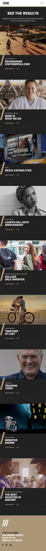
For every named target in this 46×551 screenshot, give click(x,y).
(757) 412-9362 (10, 532)
